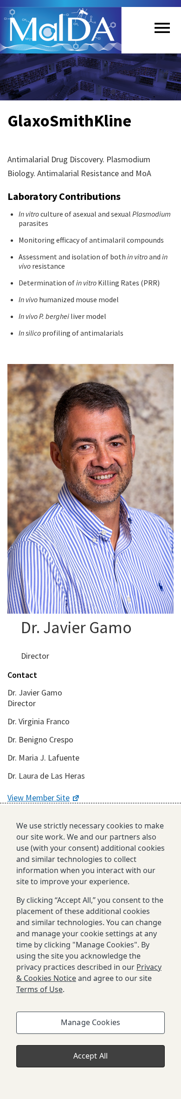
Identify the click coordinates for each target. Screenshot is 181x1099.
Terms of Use (39, 989)
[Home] (61, 30)
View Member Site (38, 797)
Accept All (90, 1056)
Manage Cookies (90, 1022)
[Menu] (162, 30)
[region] (90, 952)
